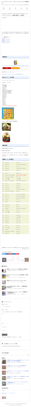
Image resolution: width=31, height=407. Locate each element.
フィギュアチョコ (22, 247)
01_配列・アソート (5, 247)
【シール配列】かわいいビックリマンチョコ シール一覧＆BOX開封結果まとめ (16, 365)
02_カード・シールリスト (12, 247)
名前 (2, 323)
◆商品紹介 (3, 38)
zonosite (27, 248)
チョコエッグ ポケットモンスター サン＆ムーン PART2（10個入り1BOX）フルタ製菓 (15, 65)
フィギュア (17, 247)
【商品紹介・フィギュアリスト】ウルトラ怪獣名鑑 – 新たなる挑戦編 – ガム (17, 269)
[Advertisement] (15, 26)
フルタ (25, 247)
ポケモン (27, 247)
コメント (3, 313)
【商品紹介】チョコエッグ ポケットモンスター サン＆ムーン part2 (16, 280)
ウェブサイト (3, 330)
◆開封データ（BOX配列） (6, 42)
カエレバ (16, 66)
